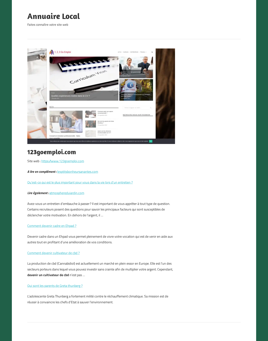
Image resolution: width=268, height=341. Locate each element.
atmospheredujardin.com (66, 192)
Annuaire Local (53, 16)
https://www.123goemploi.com (62, 161)
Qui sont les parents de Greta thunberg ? (55, 285)
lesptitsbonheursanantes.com (77, 171)
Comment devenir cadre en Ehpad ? (51, 225)
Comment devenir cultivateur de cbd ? (53, 252)
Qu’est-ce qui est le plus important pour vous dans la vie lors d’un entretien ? (80, 182)
